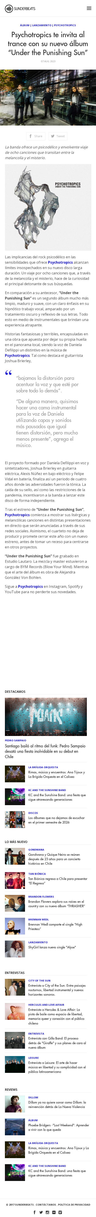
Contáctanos (46, 1204)
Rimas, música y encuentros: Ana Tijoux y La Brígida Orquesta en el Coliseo (56, 775)
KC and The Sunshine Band (47, 790)
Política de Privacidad (74, 1204)
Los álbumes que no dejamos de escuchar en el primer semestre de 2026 (56, 820)
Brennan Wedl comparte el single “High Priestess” (55, 927)
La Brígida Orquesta (43, 767)
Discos (33, 813)
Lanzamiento (41, 25)
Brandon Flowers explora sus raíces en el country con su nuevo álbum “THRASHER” (56, 904)
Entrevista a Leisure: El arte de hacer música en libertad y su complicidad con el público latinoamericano (57, 1067)
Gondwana (36, 849)
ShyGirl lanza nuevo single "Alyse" (52, 947)
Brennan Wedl (38, 919)
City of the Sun (39, 980)
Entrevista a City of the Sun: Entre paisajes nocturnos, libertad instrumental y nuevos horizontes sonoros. (57, 990)
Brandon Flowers (41, 896)
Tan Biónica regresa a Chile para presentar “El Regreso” (57, 881)
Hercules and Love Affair (46, 1004)
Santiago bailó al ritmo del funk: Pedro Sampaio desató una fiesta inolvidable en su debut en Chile (45, 751)
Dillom (33, 1097)
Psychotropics (65, 25)
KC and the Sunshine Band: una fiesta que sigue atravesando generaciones (57, 797)
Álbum (24, 25)
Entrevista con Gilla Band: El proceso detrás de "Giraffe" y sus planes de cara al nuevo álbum (57, 1043)
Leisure (33, 1057)
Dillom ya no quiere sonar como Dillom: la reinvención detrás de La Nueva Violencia (57, 1105)
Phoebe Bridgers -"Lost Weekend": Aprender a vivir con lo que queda (58, 1127)
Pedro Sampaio (15, 740)
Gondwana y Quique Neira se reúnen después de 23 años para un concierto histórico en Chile (54, 859)
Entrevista (36, 1033)
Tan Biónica (37, 873)
